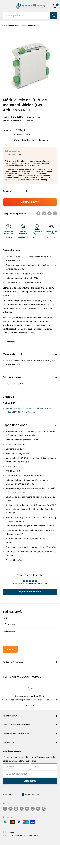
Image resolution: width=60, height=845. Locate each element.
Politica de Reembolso (13, 662)
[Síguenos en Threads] (44, 809)
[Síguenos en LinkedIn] (38, 809)
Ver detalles (23, 237)
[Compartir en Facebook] (38, 213)
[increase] (35, 191)
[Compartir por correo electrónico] (55, 213)
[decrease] (17, 191)
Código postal (9, 631)
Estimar (10, 649)
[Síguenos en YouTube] (27, 809)
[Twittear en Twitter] (49, 213)
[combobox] (26, 15)
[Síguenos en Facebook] (5, 809)
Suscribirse (30, 781)
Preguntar (37, 237)
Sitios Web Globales (11, 795)
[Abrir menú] (4, 6)
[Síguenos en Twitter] (10, 809)
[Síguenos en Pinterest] (22, 809)
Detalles (8, 237)
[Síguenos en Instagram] (16, 809)
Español (36, 795)
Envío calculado (21, 140)
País (5, 618)
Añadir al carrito (30, 202)
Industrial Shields (13, 117)
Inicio (3, 25)
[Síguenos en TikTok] (33, 809)
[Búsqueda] (53, 15)
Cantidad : (8, 191)
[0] (55, 6)
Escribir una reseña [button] (30, 591)
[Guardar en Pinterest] (44, 213)
